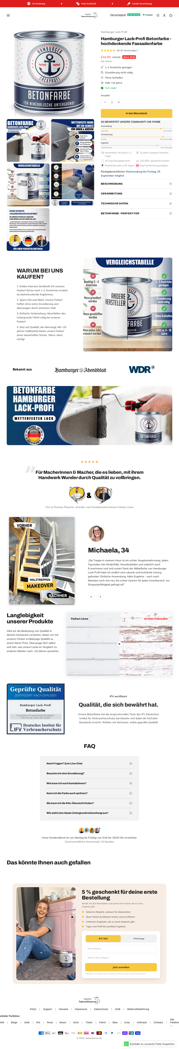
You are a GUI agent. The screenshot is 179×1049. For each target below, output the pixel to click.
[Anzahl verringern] (105, 102)
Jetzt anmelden (121, 967)
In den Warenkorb (136, 113)
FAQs (33, 1009)
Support (47, 1009)
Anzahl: (105, 95)
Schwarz (158, 1022)
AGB (117, 1009)
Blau (115, 1022)
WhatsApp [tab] (138, 938)
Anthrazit (142, 1022)
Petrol (102, 1022)
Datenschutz (101, 1009)
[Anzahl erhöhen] (119, 102)
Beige (14, 1022)
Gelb (27, 1022)
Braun (63, 1022)
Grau (127, 1022)
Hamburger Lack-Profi (114, 32)
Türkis (89, 1022)
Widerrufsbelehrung (138, 1009)
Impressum (81, 1009)
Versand (63, 1009)
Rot (38, 1022)
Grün (76, 1022)
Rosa (50, 1022)
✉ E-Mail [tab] (103, 938)
